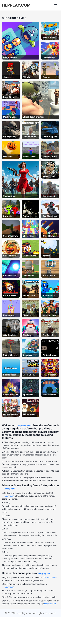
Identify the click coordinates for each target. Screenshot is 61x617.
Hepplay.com (24, 425)
